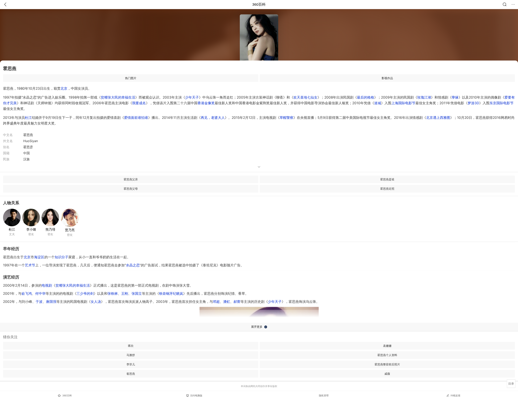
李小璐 (31, 229)
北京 (64, 88)
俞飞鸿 (26, 293)
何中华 (40, 293)
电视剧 (47, 285)
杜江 (28, 118)
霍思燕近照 (387, 188)
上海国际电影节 (403, 103)
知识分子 (61, 257)
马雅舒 (130, 355)
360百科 (259, 4)
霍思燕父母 (131, 188)
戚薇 (387, 373)
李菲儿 (130, 364)
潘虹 (226, 302)
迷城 (377, 103)
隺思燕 (130, 373)
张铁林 (112, 293)
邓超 (216, 302)
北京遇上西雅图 (438, 118)
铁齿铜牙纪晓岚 (171, 293)
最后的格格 (365, 97)
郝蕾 (237, 302)
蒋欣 (131, 345)
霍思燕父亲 (131, 179)
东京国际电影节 (501, 103)
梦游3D (473, 103)
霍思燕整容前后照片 (387, 364)
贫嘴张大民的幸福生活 (118, 97)
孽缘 (455, 97)
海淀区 (39, 257)
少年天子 (192, 97)
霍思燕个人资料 (387, 355)
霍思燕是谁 (387, 179)
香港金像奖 (206, 103)
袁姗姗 (387, 345)
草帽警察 (286, 118)
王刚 (124, 293)
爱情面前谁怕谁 (136, 118)
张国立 (137, 293)
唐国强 (51, 302)
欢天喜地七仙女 (305, 97)
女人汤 (96, 302)
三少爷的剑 (85, 293)
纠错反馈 (455, 395)
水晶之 (133, 265)
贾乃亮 (70, 230)
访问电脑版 (196, 395)
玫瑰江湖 (424, 97)
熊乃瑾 (50, 229)
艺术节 (30, 265)
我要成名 (139, 103)
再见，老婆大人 (213, 118)
